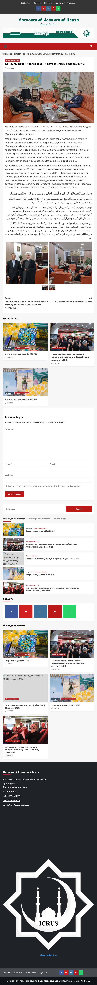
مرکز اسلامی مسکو (48, 955)
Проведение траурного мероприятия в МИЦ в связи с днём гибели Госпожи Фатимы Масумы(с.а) (26, 303)
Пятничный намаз (32, 556)
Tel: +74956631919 (11, 796)
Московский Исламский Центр (48, 20)
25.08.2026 (10, 357)
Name (8, 464)
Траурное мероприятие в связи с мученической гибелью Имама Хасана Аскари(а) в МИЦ (70, 357)
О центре (71, 3)
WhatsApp (7, 805)
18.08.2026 (10, 403)
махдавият (9, 348)
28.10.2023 (11, 68)
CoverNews (72, 981)
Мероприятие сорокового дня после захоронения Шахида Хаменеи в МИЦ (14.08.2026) (22, 750)
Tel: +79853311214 (11, 800)
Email (53, 464)
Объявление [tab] (59, 518)
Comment (10, 429)
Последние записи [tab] (14, 518)
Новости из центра (12, 60)
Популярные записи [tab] (38, 518)
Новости (48, 3)
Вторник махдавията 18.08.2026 (21, 399)
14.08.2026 (10, 755)
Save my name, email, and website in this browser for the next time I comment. (44, 486)
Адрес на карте (21, 805)
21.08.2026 (56, 363)
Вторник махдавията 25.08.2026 (21, 354)
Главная (37, 3)
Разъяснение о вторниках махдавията (73, 300)
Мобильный (59, 3)
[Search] (91, 46)
